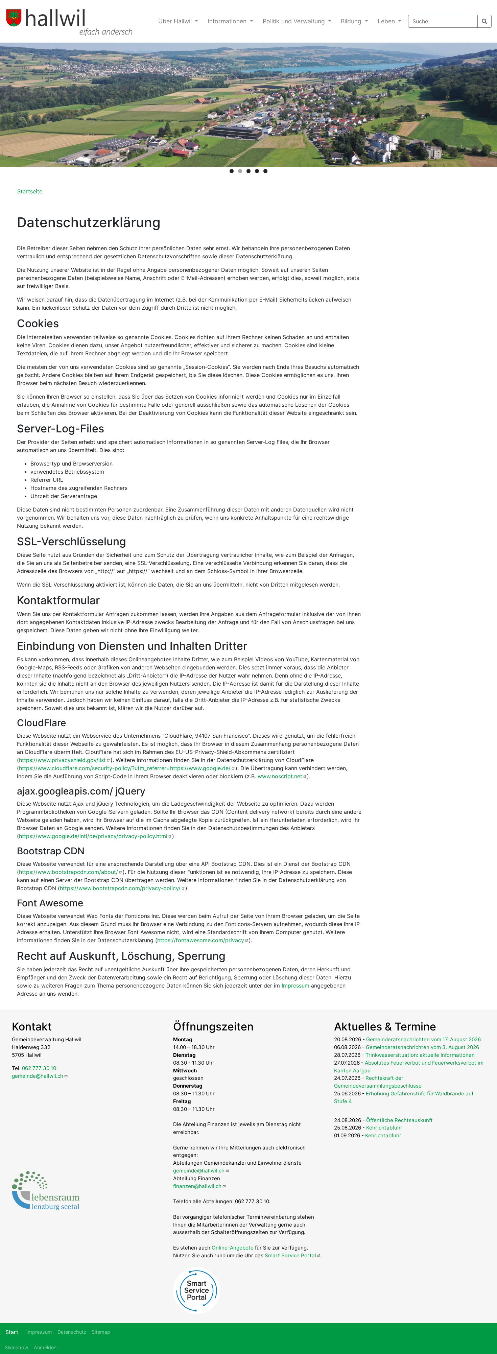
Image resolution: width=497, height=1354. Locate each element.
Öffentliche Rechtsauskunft (399, 1120)
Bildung (352, 21)
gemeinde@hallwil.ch (37, 1076)
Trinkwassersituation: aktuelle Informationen (420, 1055)
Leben (387, 21)
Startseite (29, 191)
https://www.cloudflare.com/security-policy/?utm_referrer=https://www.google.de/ (125, 768)
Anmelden (45, 1347)
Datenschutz (71, 1332)
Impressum (295, 985)
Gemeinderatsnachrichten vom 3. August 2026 (422, 1047)
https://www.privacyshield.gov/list (62, 760)
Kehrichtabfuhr (384, 1127)
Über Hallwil (175, 21)
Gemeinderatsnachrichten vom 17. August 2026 (423, 1039)
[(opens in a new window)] (45, 1190)
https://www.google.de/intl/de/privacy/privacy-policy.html (93, 836)
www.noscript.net (280, 776)
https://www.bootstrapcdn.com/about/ (68, 872)
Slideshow (16, 1347)
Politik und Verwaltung (295, 21)
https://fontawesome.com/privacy (200, 940)
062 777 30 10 (39, 1068)
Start (11, 1332)
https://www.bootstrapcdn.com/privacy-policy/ (120, 888)
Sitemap (101, 1332)
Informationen (228, 21)
